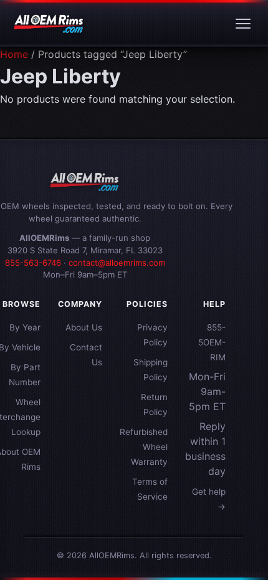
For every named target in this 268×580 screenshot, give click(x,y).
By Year (25, 327)
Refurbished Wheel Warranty (144, 447)
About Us (83, 327)
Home (14, 54)
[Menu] (243, 24)
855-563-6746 (33, 263)
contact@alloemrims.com (117, 263)
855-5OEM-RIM (212, 342)
